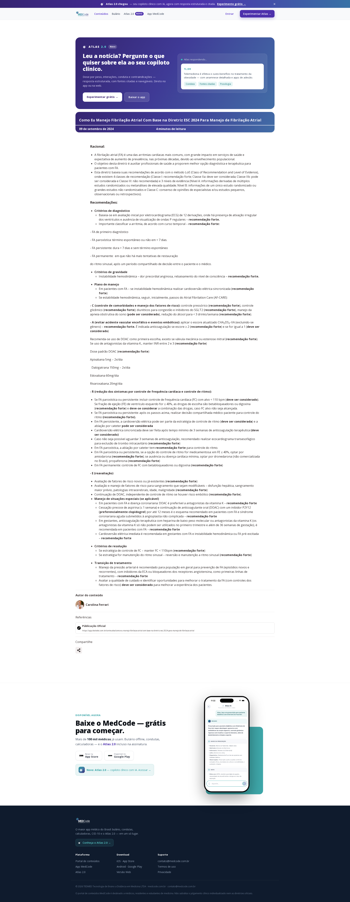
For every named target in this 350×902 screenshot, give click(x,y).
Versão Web (124, 872)
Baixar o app (137, 97)
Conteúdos (101, 13)
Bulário (116, 13)
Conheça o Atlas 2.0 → (97, 842)
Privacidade (164, 872)
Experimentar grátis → (102, 97)
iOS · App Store (125, 861)
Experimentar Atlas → (257, 13)
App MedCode (155, 13)
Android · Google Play (129, 866)
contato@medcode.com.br (173, 861)
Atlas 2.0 (133, 13)
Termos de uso (167, 866)
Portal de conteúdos (87, 861)
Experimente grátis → (231, 4)
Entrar (229, 13)
